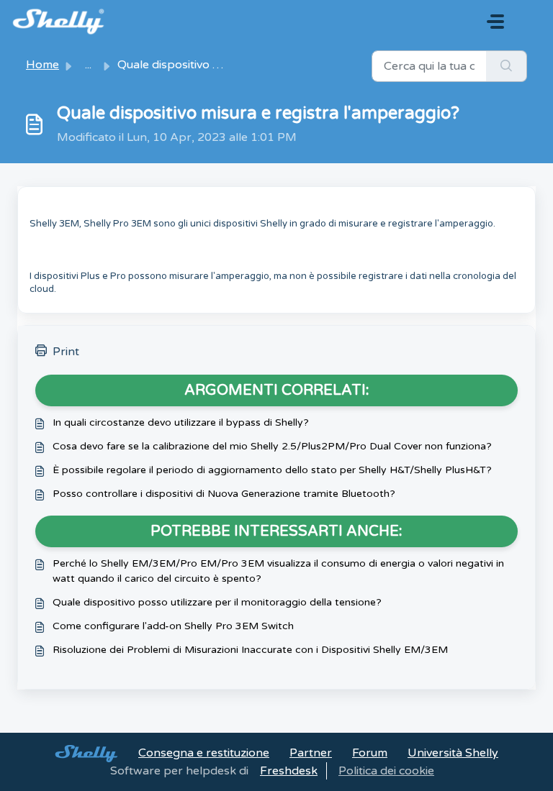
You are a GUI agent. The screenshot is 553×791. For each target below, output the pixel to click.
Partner (310, 753)
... (88, 65)
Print (66, 351)
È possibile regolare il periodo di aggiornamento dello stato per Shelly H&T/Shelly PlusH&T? (272, 470)
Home (42, 65)
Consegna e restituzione (203, 753)
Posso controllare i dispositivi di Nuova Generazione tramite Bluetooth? (224, 494)
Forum (369, 753)
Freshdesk (289, 771)
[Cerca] (506, 66)
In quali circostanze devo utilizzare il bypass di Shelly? (181, 422)
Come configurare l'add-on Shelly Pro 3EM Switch (173, 626)
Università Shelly (453, 753)
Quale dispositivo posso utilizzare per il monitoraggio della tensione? (217, 602)
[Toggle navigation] (495, 22)
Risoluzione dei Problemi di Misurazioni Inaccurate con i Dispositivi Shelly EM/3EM (250, 650)
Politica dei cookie (386, 771)
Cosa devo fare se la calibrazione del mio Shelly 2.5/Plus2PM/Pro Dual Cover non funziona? (272, 446)
